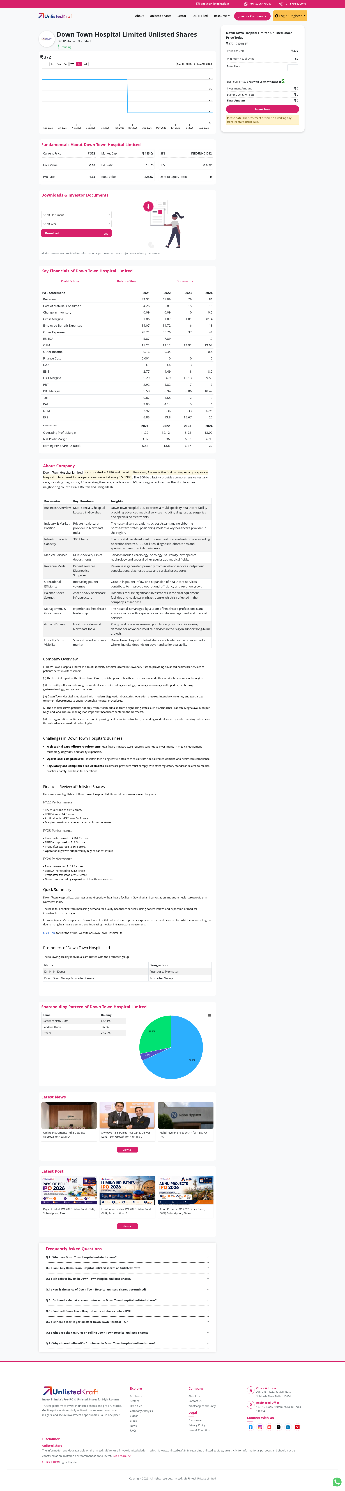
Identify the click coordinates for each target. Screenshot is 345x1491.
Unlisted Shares (160, 16)
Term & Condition (199, 1430)
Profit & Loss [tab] (70, 281)
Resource (220, 16)
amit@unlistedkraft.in (214, 3)
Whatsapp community (202, 1406)
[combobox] (76, 214)
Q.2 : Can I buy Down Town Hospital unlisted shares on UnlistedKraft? (93, 1268)
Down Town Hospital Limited (63, 472)
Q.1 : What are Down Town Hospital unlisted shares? (81, 1257)
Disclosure (194, 1420)
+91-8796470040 (260, 3)
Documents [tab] (184, 281)
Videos (134, 1416)
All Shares (136, 1396)
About (139, 16)
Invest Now (262, 109)
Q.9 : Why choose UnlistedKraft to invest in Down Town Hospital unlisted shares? (100, 1343)
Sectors (134, 1401)
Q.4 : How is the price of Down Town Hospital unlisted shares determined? (96, 1289)
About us (194, 1396)
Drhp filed (136, 1406)
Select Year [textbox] (49, 224)
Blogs (133, 1420)
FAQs (133, 1430)
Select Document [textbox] (53, 215)
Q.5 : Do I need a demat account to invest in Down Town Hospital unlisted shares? (101, 1300)
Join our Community (252, 16)
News (133, 1425)
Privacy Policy (197, 1425)
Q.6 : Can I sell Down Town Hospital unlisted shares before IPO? (88, 1311)
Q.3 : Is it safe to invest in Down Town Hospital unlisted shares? (88, 1278)
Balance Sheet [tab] (127, 281)
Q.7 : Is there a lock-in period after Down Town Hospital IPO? (87, 1322)
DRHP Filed (200, 16)
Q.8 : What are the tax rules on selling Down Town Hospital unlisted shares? (97, 1332)
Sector (182, 16)
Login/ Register (291, 16)
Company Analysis (141, 1410)
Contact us (194, 1401)
